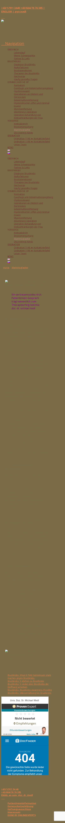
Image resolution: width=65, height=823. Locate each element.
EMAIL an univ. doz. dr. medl (17, 795)
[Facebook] (2, 17)
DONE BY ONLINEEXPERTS (22, 815)
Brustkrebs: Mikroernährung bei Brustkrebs (29, 692)
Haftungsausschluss (19, 809)
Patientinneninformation (22, 803)
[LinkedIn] (4, 17)
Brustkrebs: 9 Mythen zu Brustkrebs (26, 681)
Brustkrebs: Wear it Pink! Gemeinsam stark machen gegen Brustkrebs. (29, 677)
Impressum (14, 812)
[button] (12, 43)
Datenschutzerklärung (20, 806)
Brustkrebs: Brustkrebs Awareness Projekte (30, 689)
